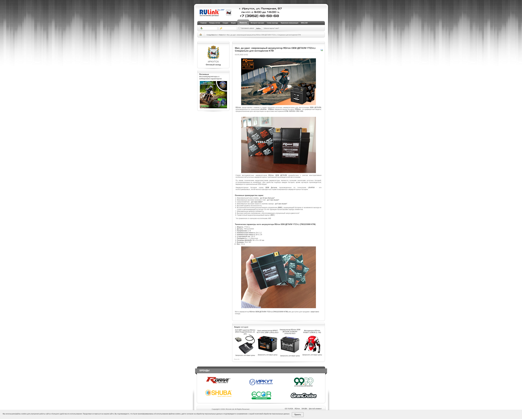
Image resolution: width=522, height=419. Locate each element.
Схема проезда (272, 23)
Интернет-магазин (257, 23)
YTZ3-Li (271, 109)
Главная (203, 23)
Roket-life (237, 359)
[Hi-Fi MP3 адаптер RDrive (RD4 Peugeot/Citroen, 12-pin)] (245, 354)
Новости (243, 23)
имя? (277, 28)
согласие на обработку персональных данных (204, 414)
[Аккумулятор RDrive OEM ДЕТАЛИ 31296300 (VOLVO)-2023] (290, 354)
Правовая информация (289, 23)
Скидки (225, 23)
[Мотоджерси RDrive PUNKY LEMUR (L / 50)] (312, 353)
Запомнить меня (247, 28)
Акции (233, 23)
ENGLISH (304, 23)
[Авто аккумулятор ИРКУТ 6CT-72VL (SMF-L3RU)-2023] (267, 353)
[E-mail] (322, 51)
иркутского (315, 312)
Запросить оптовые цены (245, 355)
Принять (297, 415)
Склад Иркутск (212, 35)
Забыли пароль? (269, 28)
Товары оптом (214, 23)
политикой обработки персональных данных (272, 414)
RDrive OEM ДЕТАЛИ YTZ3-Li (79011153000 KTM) (295, 224)
